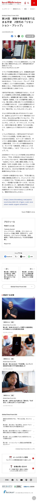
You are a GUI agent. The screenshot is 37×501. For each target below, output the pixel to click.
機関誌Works (17, 9)
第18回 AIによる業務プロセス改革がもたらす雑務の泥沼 (17, 437)
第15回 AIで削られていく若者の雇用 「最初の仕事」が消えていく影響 (28, 273)
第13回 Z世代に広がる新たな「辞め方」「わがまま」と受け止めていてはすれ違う (10, 274)
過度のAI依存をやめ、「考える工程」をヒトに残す (17, 419)
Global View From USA (18, 287)
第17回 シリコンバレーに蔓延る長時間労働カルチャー (17, 443)
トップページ (5, 9)
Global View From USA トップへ (25, 449)
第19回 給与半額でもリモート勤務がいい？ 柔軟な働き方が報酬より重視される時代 (17, 431)
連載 (25, 9)
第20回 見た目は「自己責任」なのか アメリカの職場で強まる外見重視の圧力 (17, 425)
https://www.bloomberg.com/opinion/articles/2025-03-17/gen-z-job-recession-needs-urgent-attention (18, 202)
